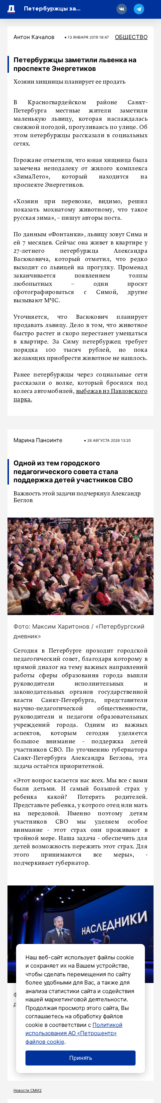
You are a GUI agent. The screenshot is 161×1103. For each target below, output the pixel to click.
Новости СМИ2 (27, 1090)
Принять (80, 1057)
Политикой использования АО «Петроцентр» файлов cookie (73, 1033)
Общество (131, 37)
